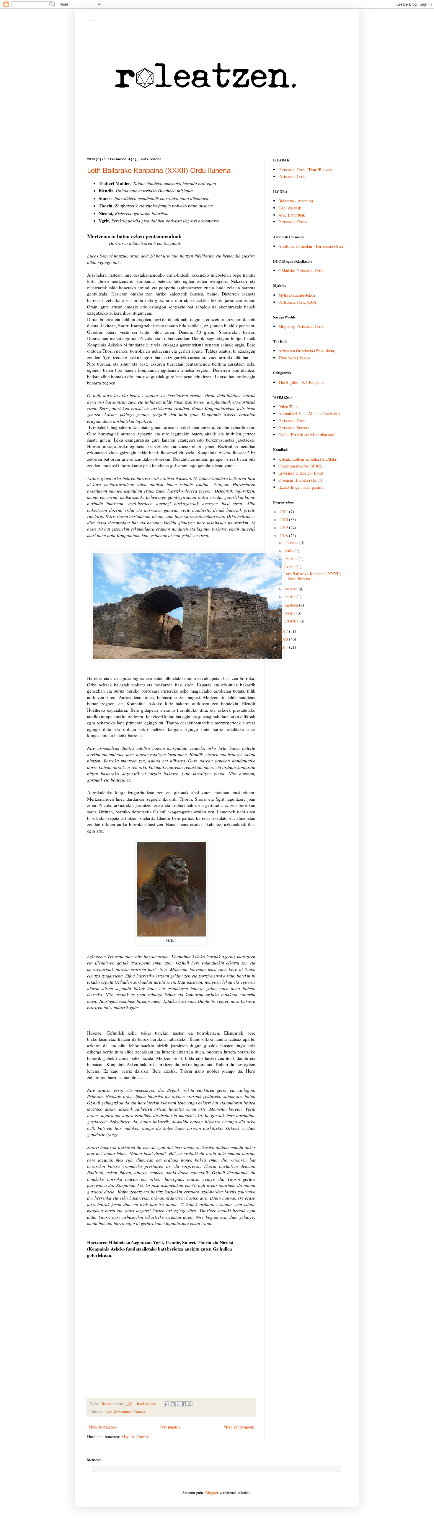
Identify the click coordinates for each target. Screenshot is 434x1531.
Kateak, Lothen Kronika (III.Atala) (307, 459)
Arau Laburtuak (291, 215)
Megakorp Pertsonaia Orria (301, 326)
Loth (108, 1411)
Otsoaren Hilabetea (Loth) (300, 480)
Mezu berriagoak (103, 1427)
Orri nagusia (170, 1427)
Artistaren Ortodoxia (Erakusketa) (306, 351)
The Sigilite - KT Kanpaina (301, 382)
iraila (289, 551)
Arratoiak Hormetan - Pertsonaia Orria (310, 246)
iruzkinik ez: (147, 1403)
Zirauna (139, 1411)
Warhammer (122, 1411)
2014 (284, 647)
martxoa (292, 605)
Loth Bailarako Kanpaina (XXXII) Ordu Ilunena (159, 170)
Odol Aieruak (289, 208)
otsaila (290, 613)
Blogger (211, 1492)
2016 (284, 639)
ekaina (290, 566)
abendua (292, 542)
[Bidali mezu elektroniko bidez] (167, 1404)
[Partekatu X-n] (178, 1404)
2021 (284, 511)
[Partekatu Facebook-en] (184, 1404)
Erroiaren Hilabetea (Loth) (300, 473)
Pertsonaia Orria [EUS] (298, 302)
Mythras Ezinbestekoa (296, 295)
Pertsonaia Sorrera (293, 427)
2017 (284, 631)
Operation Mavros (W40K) (301, 466)
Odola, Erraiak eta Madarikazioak (306, 434)
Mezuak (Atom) (134, 1436)
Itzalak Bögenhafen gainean (301, 487)
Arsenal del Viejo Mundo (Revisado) (309, 413)
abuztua (291, 558)
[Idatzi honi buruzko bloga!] (173, 1404)
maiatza (291, 589)
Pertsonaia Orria (292, 176)
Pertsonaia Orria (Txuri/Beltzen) (305, 169)
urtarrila (292, 621)
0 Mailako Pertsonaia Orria (301, 270)
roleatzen (91, 19)
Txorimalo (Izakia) (294, 358)
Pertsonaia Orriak (293, 221)
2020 (284, 519)
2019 (284, 527)
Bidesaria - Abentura (295, 201)
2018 (284, 536)
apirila (290, 596)
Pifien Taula (288, 406)
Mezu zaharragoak (238, 1427)
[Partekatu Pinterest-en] (189, 1404)
